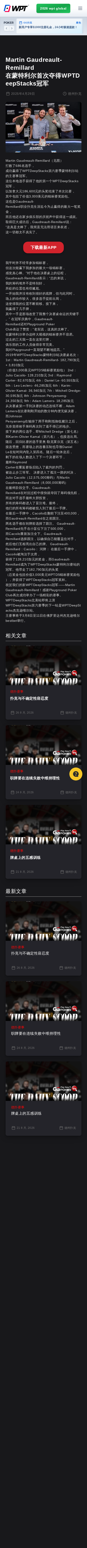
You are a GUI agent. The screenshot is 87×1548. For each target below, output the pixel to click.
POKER (9, 22)
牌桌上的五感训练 (25, 858)
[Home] (16, 8)
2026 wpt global (53, 8)
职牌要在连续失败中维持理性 (35, 778)
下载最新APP (44, 247)
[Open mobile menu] (80, 8)
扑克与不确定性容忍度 (29, 698)
